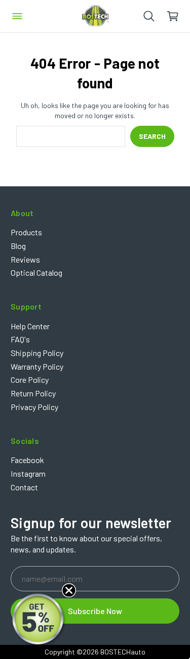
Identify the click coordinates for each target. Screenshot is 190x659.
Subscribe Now (95, 611)
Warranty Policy (37, 366)
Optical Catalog (36, 272)
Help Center (30, 326)
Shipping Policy (37, 353)
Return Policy (33, 393)
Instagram (28, 473)
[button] (39, 620)
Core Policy (30, 379)
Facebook (27, 460)
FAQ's (20, 339)
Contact (24, 487)
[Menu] (17, 16)
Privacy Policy (34, 407)
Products (26, 232)
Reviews (25, 259)
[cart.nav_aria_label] (178, 16)
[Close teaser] (69, 590)
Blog (18, 245)
